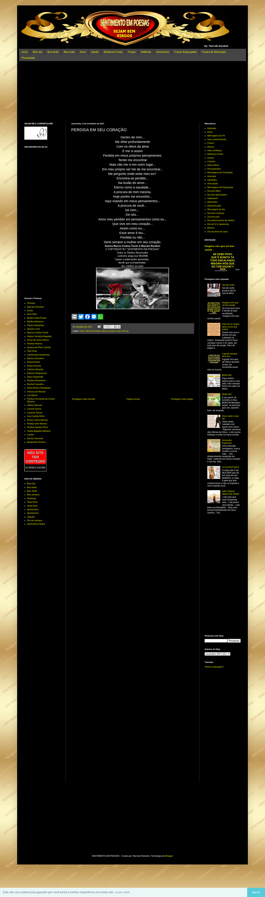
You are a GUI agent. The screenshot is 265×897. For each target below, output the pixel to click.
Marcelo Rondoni (93, 331)
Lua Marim (32, 395)
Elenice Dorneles (35, 358)
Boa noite (69, 51)
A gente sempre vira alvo (229, 355)
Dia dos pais (213, 217)
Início (24, 51)
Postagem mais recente (83, 399)
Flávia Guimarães (35, 325)
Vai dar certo (228, 285)
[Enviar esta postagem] (99, 327)
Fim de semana (34, 520)
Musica (210, 228)
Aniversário (162, 51)
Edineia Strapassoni (37, 373)
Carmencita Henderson (38, 355)
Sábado (31, 517)
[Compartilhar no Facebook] (115, 327)
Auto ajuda (212, 183)
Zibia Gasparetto (35, 377)
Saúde (95, 51)
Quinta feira (32, 509)
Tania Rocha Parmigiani (39, 388)
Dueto (82, 331)
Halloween (212, 198)
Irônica (210, 147)
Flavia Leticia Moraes (37, 420)
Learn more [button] (122, 892)
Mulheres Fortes (113, 51)
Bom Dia (31, 483)
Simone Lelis (33, 329)
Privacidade (28, 57)
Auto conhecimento (216, 139)
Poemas (125, 331)
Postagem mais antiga (182, 399)
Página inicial (133, 399)
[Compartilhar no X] (112, 327)
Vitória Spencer (34, 405)
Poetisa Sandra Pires (37, 427)
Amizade (211, 176)
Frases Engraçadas (185, 51)
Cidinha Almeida (35, 369)
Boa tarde (53, 51)
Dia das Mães (214, 191)
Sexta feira (32, 506)
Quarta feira (33, 513)
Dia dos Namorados (217, 194)
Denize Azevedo (35, 438)
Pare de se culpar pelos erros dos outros (230, 327)
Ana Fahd (32, 314)
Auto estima (213, 165)
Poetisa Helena (34, 343)
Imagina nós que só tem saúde (230, 303)
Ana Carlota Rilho (36, 416)
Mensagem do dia (216, 209)
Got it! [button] (256, 892)
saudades (212, 180)
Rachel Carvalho (35, 384)
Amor (83, 51)
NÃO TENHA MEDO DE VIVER (230, 492)
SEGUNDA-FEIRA (36, 524)
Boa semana (33, 494)
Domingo (31, 498)
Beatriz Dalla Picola (36, 318)
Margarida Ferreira (36, 442)
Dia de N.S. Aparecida (218, 224)
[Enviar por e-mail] (105, 327)
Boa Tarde (32, 491)
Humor (210, 158)
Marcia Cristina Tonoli (111, 331)
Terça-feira (32, 502)
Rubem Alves (33, 362)
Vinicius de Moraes (36, 391)
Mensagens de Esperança (220, 187)
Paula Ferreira (34, 366)
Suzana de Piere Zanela (39, 347)
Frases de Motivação (214, 51)
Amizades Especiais (227, 441)
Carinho (211, 161)
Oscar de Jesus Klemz (38, 340)
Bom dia (37, 51)
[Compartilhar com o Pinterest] (119, 327)
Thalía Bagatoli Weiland (38, 431)
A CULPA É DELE (230, 467)
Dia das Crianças (215, 213)
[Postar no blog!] (108, 327)
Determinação (214, 206)
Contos (30, 434)
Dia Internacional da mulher (221, 220)
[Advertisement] (132, 91)
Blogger (169, 856)
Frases (132, 51)
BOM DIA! (227, 375)
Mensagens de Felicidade (220, 172)
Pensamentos (214, 169)
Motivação (212, 202)
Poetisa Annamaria (36, 380)
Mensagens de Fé (216, 135)
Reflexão (146, 51)
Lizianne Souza (34, 412)
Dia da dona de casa (217, 231)
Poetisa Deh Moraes (37, 423)
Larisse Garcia (34, 409)
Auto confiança (214, 150)
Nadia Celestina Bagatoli (39, 336)
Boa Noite (32, 487)
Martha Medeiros (35, 321)
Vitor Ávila (32, 351)
